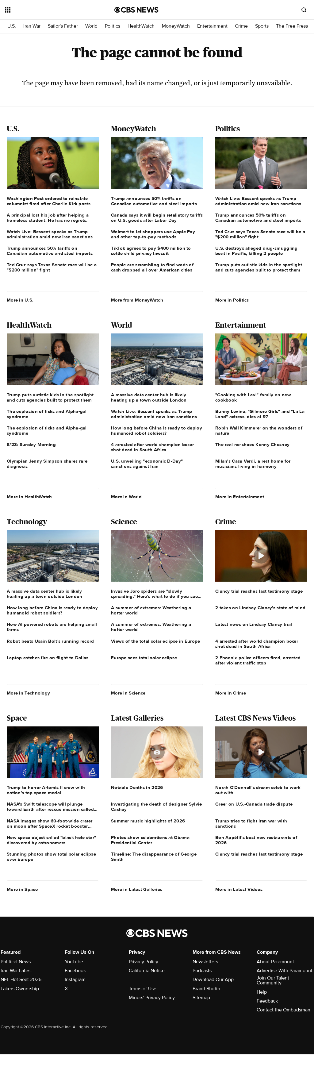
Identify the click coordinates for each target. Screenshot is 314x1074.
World (91, 26)
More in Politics (232, 300)
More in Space (22, 889)
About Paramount (275, 961)
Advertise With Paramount (284, 970)
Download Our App (213, 979)
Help (262, 992)
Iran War (31, 26)
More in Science (128, 693)
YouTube (74, 961)
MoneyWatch (176, 26)
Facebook (75, 970)
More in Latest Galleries (136, 889)
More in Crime (230, 693)
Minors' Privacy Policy (152, 997)
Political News (16, 961)
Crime (241, 26)
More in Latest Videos (238, 889)
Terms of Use (142, 988)
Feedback (267, 1001)
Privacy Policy (143, 961)
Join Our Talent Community (273, 980)
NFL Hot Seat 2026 (21, 979)
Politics (112, 26)
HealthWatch (141, 26)
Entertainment (212, 26)
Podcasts (202, 970)
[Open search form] (304, 9)
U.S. (11, 26)
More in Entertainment (239, 496)
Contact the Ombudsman (283, 1009)
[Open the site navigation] (49, 10)
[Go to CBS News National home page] (136, 10)
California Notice (147, 970)
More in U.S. (20, 300)
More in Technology (28, 693)
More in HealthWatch (29, 496)
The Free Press (292, 26)
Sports (262, 26)
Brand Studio (206, 988)
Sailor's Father (63, 26)
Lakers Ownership (20, 988)
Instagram (75, 979)
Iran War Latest (16, 970)
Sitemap (201, 997)
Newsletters (205, 961)
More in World (126, 496)
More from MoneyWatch (137, 300)
